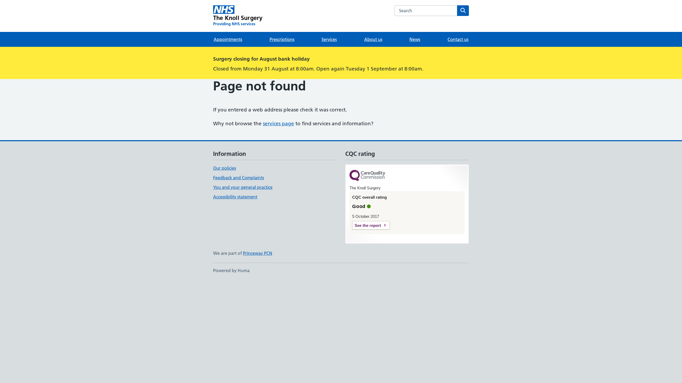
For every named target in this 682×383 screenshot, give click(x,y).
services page (278, 123)
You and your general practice (243, 187)
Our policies (224, 168)
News (414, 39)
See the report (368, 225)
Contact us (458, 39)
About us (373, 39)
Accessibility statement (235, 196)
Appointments (228, 39)
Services (329, 39)
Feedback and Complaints (238, 177)
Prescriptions (282, 39)
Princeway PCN (257, 253)
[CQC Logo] (367, 176)
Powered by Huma (231, 270)
